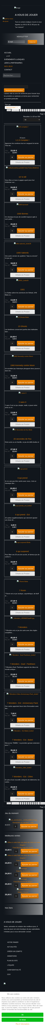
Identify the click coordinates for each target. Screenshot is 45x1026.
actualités (12, 947)
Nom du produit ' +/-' (12, 107)
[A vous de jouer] (8, 20)
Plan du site (12, 960)
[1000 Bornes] (22, 204)
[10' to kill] (22, 168)
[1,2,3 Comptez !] (22, 127)
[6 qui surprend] (22, 542)
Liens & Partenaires (13, 63)
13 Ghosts (22, 326)
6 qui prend (22, 478)
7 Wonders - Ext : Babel (22, 740)
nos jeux (8, 66)
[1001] (22, 280)
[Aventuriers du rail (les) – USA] (23, 820)
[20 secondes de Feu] (22, 430)
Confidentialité (14, 970)
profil (8, 56)
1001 (22, 289)
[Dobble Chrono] (23, 889)
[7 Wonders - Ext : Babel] (22, 731)
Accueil (7, 53)
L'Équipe (10, 965)
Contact (8, 70)
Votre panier (12, 942)
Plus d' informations (22, 1024)
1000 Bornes (22, 214)
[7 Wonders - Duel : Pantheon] (22, 655)
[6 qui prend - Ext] (22, 505)
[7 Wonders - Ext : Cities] (22, 767)
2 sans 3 (22, 402)
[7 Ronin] (22, 581)
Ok (22, 1015)
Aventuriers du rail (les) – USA (23, 822)
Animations (12, 956)
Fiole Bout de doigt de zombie (23, 847)
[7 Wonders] (22, 618)
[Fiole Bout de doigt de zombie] (23, 843)
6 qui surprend (22, 551)
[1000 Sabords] (22, 244)
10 (38, 110)
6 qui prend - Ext (22, 515)
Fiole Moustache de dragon (23, 881)
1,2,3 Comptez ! (22, 140)
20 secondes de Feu (22, 439)
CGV (8, 974)
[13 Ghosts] (22, 317)
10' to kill (22, 177)
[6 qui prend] (22, 469)
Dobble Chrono (23, 892)
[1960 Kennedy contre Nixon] (22, 356)
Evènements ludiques (14, 59)
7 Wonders (22, 627)
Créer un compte (14, 951)
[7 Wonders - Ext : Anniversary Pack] (22, 694)
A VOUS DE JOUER (26, 14)
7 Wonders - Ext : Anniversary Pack (22, 703)
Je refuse (22, 1020)
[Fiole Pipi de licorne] (23, 857)
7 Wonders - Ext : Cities (22, 777)
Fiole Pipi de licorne (23, 860)
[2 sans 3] (22, 393)
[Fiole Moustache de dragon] (23, 879)
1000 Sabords (22, 253)
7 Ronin (22, 590)
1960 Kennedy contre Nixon (22, 365)
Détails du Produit (22, 162)
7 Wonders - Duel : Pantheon (22, 664)
